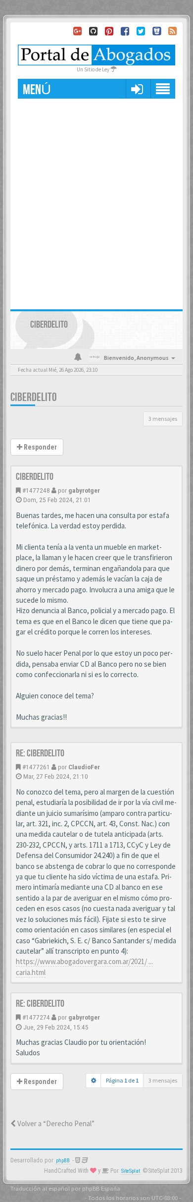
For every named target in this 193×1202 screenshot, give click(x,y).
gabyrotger (84, 490)
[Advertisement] (96, 200)
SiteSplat (130, 1171)
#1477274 (36, 1017)
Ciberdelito (33, 397)
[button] (137, 88)
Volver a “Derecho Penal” (55, 1123)
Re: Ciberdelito (40, 753)
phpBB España (101, 1188)
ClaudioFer (84, 767)
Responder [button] (39, 447)
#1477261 (36, 767)
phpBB (63, 1160)
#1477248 (36, 490)
